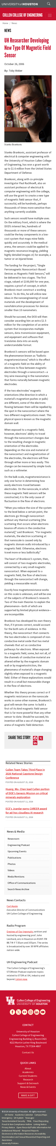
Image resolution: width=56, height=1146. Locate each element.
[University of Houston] (20, 3)
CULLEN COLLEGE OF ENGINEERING (22, 15)
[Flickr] (24, 1012)
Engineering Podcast (19, 845)
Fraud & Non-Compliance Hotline (17, 1124)
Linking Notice (40, 1124)
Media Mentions (16, 876)
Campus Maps (41, 1115)
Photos (12, 863)
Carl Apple (12, 906)
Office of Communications (22, 882)
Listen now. (21, 979)
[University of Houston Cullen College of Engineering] (28, 1000)
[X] (18, 1012)
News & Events (28, 1086)
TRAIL (29, 1121)
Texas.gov (29, 1118)
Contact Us (28, 1052)
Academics (28, 1072)
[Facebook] (12, 1012)
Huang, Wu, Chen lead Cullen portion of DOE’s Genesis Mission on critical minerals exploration (27, 793)
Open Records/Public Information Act (33, 1127)
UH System (19, 1118)
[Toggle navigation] (49, 15)
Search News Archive (18, 889)
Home (5, 23)
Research (28, 1079)
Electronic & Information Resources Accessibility (24, 1133)
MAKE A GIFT (28, 1095)
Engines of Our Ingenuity (20, 931)
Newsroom (13, 838)
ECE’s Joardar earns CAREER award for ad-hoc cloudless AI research (26, 811)
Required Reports (30, 1130)
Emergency (7, 1118)
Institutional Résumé (11, 1130)
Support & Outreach (28, 1083)
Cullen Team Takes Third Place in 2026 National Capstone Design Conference (25, 774)
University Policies (10, 1143)
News (14, 23)
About (28, 1068)
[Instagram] (30, 1012)
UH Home (9, 1115)
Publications (14, 857)
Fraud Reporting (40, 1121)
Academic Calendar (24, 1115)
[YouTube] (42, 1012)
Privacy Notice (8, 1127)
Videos (11, 870)
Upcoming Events (17, 851)
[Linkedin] (36, 1012)
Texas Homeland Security (13, 1121)
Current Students (28, 1075)
